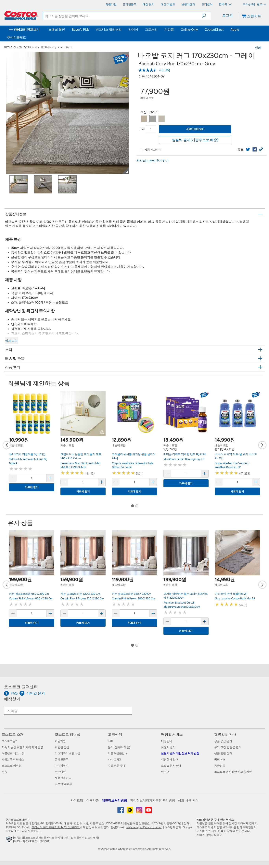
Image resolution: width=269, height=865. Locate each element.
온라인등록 (62, 759)
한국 (260, 4)
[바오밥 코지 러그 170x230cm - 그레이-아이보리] (161, 118)
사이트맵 (76, 800)
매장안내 (166, 741)
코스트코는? (9, 741)
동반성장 (219, 765)
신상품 (169, 29)
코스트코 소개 (13, 734)
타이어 (133, 29)
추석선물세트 (16, 37)
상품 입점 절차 (223, 753)
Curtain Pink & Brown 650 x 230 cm (31, 598)
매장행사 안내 (169, 759)
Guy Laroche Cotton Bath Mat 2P (235, 598)
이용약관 (92, 800)
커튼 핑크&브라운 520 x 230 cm (80, 593)
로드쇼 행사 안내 (171, 765)
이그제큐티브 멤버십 (67, 753)
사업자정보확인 (31, 831)
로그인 (227, 15)
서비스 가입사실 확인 (210, 835)
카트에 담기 (31, 487)
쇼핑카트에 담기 (195, 129)
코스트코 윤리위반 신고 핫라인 (233, 771)
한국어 (223, 4)
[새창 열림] (9, 840)
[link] (248, 149)
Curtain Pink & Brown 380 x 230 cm (133, 598)
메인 (7, 47)
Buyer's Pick (80, 29)
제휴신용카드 (63, 777)
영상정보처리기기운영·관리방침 (152, 800)
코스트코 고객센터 (21, 686)
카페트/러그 (65, 47)
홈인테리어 (47, 47)
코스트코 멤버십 (67, 734)
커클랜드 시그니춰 (13, 753)
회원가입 (60, 741)
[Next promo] (262, 445)
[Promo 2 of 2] (136, 506)
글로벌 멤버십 (63, 784)
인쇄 (258, 48)
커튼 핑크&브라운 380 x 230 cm (131, 593)
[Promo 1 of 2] (132, 506)
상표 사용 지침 (188, 800)
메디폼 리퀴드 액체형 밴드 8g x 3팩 (184, 454)
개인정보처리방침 (114, 800)
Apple (234, 29)
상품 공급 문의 (223, 741)
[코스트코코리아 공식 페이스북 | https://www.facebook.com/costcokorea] (120, 811)
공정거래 (219, 759)
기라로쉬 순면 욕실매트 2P (231, 593)
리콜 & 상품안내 (117, 753)
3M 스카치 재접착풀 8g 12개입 (27, 454)
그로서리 (151, 29)
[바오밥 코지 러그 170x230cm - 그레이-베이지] (143, 118)
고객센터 (115, 734)
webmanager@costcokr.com (143, 827)
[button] (206, 16)
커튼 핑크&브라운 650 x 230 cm (29, 593)
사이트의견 (115, 759)
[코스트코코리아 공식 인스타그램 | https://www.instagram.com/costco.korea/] (139, 811)
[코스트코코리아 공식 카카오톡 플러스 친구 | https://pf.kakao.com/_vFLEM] (130, 811)
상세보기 (11, 340)
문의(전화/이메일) (119, 747)
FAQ (110, 741)
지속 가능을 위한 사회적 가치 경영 (22, 747)
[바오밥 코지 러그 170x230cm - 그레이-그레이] (152, 118)
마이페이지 (62, 765)
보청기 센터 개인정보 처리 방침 (180, 753)
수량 (141, 129)
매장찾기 (12, 699)
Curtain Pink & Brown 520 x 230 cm (82, 598)
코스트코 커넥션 (11, 765)
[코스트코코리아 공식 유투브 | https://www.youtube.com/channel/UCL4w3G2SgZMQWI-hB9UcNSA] (148, 811)
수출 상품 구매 (117, 765)
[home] (21, 15)
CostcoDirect (214, 29)
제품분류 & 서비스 (13, 759)
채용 (4, 771)
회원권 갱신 (62, 747)
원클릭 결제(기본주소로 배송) (195, 140)
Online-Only (189, 29)
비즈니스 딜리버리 (109, 29)
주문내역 (60, 771)
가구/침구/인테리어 (25, 47)
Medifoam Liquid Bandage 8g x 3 (183, 459)
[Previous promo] (6, 445)
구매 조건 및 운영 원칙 (227, 747)
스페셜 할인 (56, 29)
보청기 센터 (168, 747)
